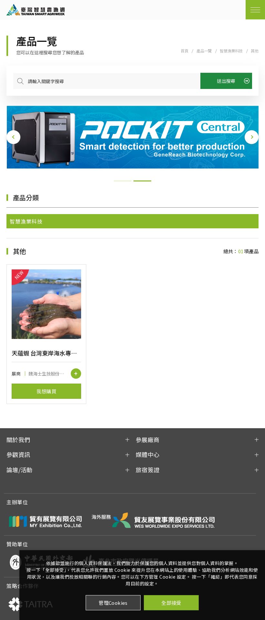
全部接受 (171, 602)
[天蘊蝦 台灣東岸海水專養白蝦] (46, 304)
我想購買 (47, 391)
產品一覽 (204, 50)
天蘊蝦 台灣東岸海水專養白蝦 (46, 353)
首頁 (184, 50)
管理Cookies (113, 602)
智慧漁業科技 (231, 50)
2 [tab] (142, 180)
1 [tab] (123, 180)
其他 (255, 50)
